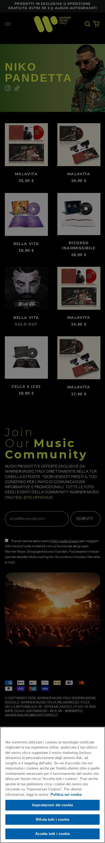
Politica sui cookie (66, 795)
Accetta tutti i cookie (52, 834)
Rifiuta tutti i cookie (52, 820)
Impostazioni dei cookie (52, 805)
